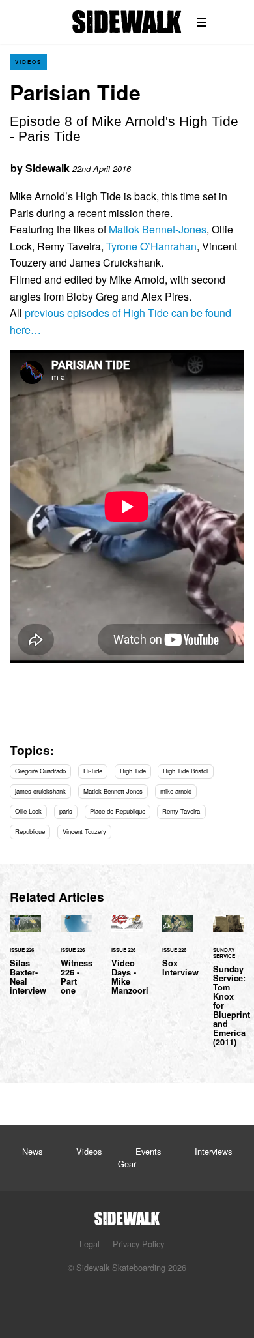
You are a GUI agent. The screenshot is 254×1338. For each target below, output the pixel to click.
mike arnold (175, 790)
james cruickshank (40, 790)
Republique (30, 831)
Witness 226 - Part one (76, 963)
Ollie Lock (28, 811)
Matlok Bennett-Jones (113, 790)
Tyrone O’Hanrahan (151, 246)
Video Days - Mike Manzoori (127, 963)
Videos (28, 61)
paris (65, 811)
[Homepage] (127, 1214)
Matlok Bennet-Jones (157, 229)
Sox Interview (177, 954)
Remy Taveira (181, 811)
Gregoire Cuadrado (40, 770)
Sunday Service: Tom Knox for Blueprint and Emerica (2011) (228, 989)
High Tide (133, 770)
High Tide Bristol (185, 770)
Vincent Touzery (84, 831)
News (32, 1151)
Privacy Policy (138, 1244)
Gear (127, 1163)
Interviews (213, 1151)
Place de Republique (117, 811)
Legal (89, 1244)
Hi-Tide (92, 770)
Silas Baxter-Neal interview (25, 963)
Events (148, 1151)
